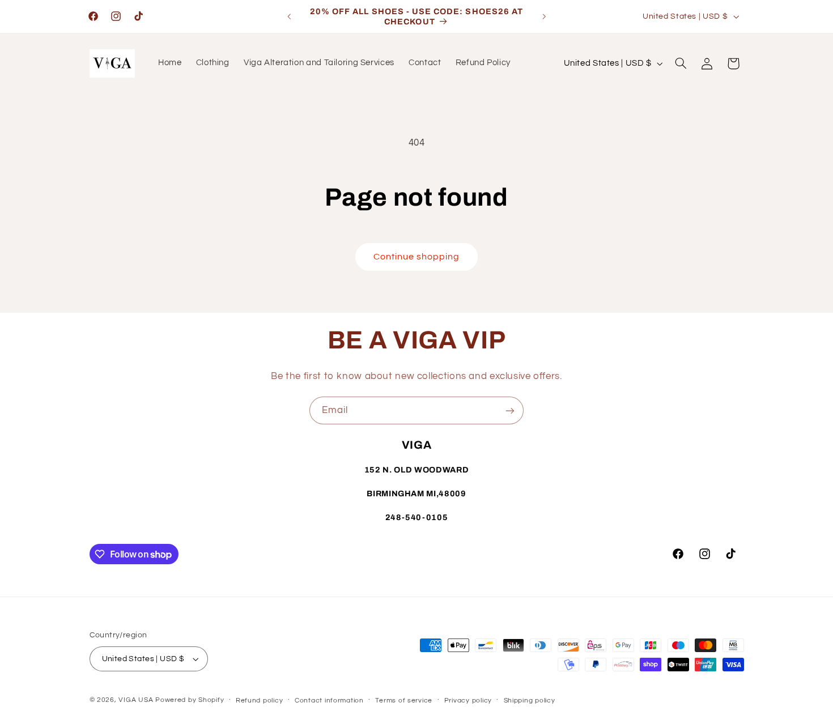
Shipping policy (529, 700)
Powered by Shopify (189, 700)
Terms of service (403, 700)
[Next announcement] (544, 16)
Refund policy (259, 700)
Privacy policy (468, 700)
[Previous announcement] (289, 16)
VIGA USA (135, 700)
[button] (681, 63)
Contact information (329, 700)
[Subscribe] (510, 410)
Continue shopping (416, 256)
